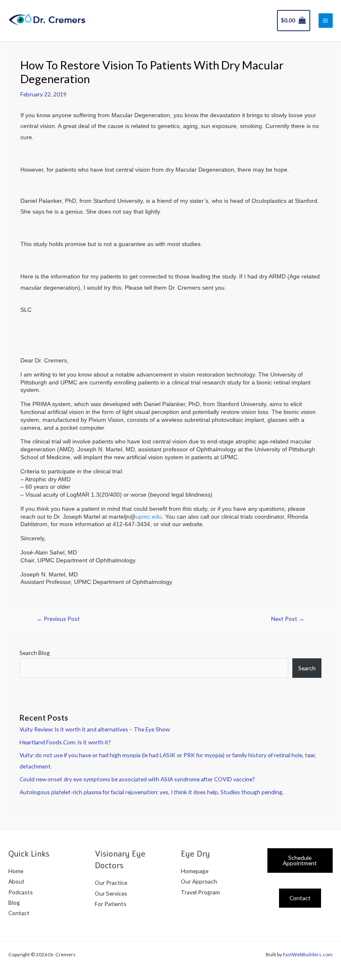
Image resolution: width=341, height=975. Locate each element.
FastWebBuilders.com (308, 954)
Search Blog (35, 652)
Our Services (111, 893)
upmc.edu (149, 517)
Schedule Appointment (300, 860)
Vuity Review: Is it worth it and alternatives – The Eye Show (95, 729)
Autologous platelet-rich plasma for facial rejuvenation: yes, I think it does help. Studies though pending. (152, 791)
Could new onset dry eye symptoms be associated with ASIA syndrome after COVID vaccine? (137, 779)
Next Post (287, 618)
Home (15, 870)
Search (307, 668)
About (16, 881)
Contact (19, 912)
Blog (14, 902)
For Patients (110, 903)
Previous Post (58, 618)
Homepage (194, 870)
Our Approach (199, 881)
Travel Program (200, 892)
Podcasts (20, 892)
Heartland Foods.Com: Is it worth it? (65, 742)
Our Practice (111, 882)
